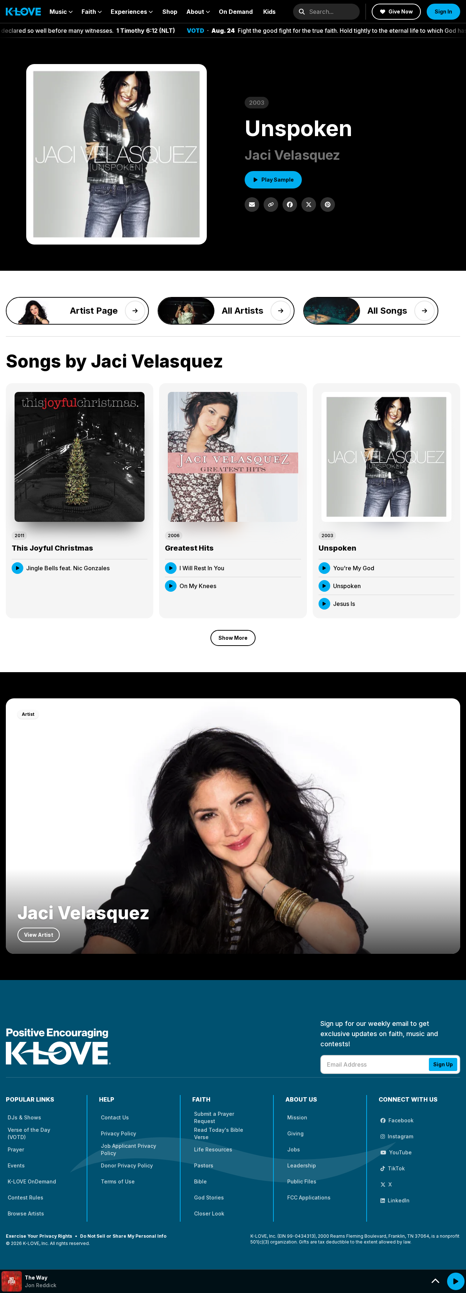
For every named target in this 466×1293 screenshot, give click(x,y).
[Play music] (456, 1281)
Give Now (400, 11)
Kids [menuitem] (269, 11)
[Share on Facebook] (290, 204)
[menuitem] (61, 12)
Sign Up (443, 1064)
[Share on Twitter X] (308, 204)
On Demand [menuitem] (236, 11)
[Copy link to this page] (271, 204)
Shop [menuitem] (169, 11)
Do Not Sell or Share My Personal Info (123, 1236)
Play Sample (277, 180)
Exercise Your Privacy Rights (39, 1236)
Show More (233, 638)
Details (131, 568)
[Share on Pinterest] (327, 204)
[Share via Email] (252, 204)
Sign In (443, 11)
